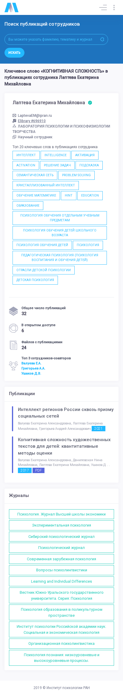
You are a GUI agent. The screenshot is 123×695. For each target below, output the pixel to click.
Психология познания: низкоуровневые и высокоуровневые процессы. (61, 658)
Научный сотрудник (35, 137)
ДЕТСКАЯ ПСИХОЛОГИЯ (35, 280)
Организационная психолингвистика (61, 643)
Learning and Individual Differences (61, 581)
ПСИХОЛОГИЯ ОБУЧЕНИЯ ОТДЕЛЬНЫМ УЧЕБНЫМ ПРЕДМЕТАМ (59, 218)
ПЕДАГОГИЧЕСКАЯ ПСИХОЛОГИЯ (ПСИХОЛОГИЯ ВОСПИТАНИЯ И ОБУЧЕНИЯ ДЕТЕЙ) (59, 257)
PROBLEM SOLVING (76, 175)
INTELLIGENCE (55, 155)
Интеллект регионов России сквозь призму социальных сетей (65, 413)
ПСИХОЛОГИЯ (88, 245)
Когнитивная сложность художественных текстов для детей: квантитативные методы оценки (64, 446)
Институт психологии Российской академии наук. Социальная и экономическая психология (61, 629)
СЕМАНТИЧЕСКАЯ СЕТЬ (34, 175)
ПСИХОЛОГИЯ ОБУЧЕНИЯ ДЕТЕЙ (42, 245)
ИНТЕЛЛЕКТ (26, 155)
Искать (14, 52)
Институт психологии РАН (68, 688)
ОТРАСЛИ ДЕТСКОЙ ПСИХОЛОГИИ (43, 270)
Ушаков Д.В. (31, 373)
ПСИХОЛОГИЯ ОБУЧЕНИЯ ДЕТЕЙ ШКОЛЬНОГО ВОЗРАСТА (59, 232)
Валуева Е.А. (31, 363)
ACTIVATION (25, 165)
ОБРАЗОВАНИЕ (27, 206)
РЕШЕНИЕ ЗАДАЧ (57, 165)
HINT (69, 195)
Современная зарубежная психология (61, 559)
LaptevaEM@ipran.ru (35, 115)
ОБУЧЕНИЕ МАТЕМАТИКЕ (36, 195)
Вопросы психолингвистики (61, 570)
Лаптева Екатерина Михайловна (49, 102)
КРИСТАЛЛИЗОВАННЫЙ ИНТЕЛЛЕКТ (45, 185)
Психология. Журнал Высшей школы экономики (61, 514)
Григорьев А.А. (33, 368)
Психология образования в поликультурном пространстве (61, 612)
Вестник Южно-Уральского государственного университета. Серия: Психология (62, 595)
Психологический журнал (61, 547)
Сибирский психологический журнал (61, 536)
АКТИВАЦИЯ (85, 155)
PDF (38, 470)
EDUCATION (90, 195)
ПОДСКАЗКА (89, 165)
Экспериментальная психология (61, 525)
